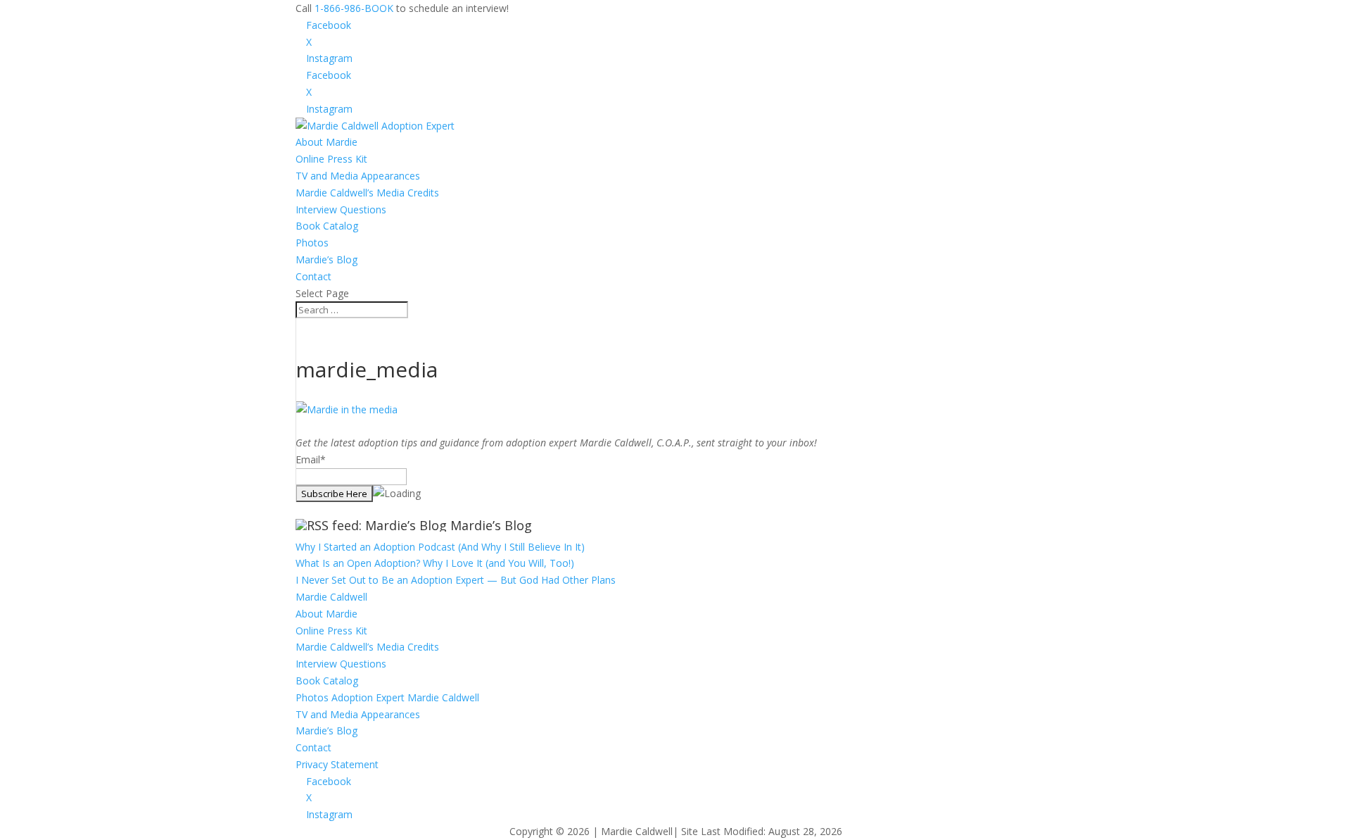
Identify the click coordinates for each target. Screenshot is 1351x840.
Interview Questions (341, 209)
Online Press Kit (331, 158)
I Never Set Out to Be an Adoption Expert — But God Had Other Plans (456, 580)
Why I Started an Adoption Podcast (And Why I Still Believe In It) (440, 546)
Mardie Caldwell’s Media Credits (367, 192)
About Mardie (326, 142)
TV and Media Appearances (358, 175)
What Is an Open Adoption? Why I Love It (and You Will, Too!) (435, 563)
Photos (312, 242)
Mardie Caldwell (331, 596)
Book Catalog (327, 225)
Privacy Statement (337, 764)
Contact (313, 276)
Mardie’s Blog (326, 259)
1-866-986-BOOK (354, 8)
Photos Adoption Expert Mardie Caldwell (387, 697)
